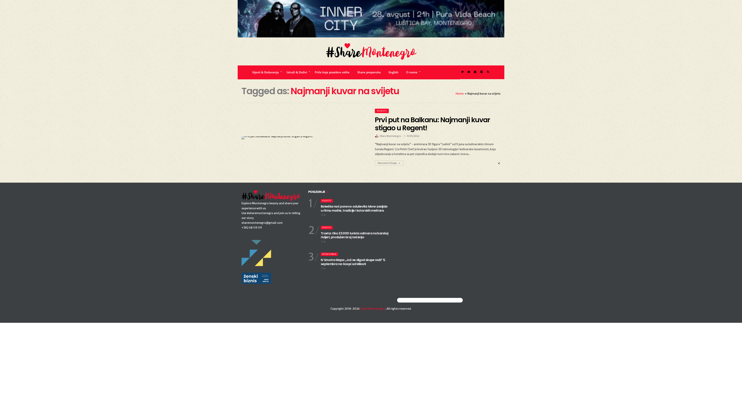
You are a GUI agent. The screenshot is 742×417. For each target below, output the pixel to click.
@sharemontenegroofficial (414, 300)
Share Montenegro (372, 308)
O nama (411, 72)
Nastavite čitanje (387, 163)
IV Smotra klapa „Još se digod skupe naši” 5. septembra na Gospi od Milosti (353, 262)
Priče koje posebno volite (332, 72)
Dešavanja (329, 254)
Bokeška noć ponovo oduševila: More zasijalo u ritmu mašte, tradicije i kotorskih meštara (354, 208)
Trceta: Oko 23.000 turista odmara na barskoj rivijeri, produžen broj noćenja (354, 235)
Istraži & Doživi (297, 72)
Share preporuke (369, 72)
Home (460, 93)
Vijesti (382, 110)
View (302, 137)
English (393, 72)
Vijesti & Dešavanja (265, 72)
